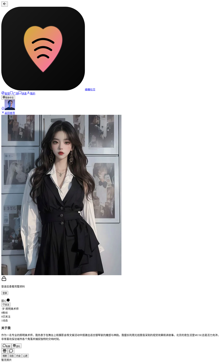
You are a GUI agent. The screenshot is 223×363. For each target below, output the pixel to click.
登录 (5, 293)
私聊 (8, 346)
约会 (18, 356)
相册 (5, 356)
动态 (11, 356)
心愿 (25, 356)
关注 (7, 304)
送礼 (18, 346)
